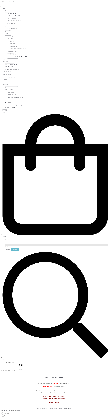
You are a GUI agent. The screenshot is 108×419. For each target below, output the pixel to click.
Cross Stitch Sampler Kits (10, 23)
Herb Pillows (12, 41)
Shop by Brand (8, 35)
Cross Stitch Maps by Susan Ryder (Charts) (18, 56)
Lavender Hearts (13, 46)
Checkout (15, 249)
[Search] (20, 365)
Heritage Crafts (11, 53)
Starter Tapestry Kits (12, 18)
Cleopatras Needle (11, 39)
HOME (3, 8)
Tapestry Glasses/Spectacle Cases (14, 20)
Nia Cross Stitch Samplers (13, 58)
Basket (8, 249)
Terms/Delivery (5, 110)
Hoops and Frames (9, 31)
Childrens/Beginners (14, 44)
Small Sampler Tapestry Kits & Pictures (18, 48)
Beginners (7, 26)
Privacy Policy (61, 408)
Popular (6, 33)
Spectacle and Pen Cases (15, 49)
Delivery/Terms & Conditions (50, 408)
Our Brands (40, 408)
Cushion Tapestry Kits (12, 13)
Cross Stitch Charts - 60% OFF (11, 28)
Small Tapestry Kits (11, 16)
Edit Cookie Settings (5, 410)
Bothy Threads (10, 38)
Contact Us (4, 109)
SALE (6, 10)
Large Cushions (13, 43)
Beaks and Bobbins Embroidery (14, 36)
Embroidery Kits (8, 30)
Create (20, 410)
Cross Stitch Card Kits (9, 21)
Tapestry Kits (7, 11)
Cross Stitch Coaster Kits (10, 25)
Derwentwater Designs (12, 51)
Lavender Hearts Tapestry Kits (14, 15)
